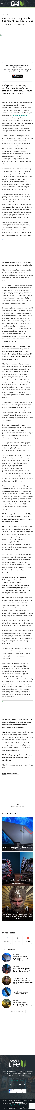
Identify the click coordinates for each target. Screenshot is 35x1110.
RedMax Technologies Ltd (21, 115)
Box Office (17, 912)
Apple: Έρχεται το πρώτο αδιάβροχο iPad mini (21, 992)
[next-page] (6, 924)
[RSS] (24, 1084)
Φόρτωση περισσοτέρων (17, 1011)
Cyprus (8, 14)
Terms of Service (18, 1105)
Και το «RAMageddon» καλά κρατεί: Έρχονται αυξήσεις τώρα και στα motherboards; (17, 882)
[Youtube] (20, 1084)
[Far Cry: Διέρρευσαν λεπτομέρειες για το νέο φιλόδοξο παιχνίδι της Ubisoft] (6, 1003)
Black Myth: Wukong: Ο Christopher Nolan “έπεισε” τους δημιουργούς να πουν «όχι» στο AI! (17, 916)
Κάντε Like (7, 937)
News (14, 990)
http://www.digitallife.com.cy (17, 806)
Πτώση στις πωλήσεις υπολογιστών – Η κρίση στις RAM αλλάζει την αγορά (17, 848)
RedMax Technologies (12, 773)
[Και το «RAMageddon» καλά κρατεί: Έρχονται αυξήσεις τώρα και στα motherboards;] (17, 869)
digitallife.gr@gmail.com (17, 1080)
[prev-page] (3, 924)
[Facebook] (10, 1084)
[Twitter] (15, 1084)
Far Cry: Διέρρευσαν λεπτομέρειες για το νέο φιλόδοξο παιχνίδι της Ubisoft (22, 1004)
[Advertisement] (17, 1035)
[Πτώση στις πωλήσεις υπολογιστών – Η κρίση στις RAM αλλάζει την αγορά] (17, 834)
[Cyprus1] (3, 24)
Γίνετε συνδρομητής (28, 938)
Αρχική (3, 14)
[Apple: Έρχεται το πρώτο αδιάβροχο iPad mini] (6, 992)
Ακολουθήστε (17, 937)
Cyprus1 (8, 24)
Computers (17, 844)
